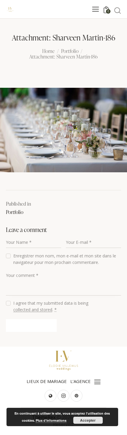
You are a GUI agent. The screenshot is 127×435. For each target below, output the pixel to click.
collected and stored (32, 310)
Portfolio (70, 51)
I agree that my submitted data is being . (50, 306)
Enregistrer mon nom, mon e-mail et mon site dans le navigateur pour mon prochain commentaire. (64, 259)
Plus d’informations (51, 420)
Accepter (88, 420)
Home (48, 51)
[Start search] (117, 10)
